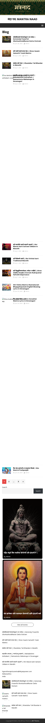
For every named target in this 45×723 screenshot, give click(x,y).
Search (4, 487)
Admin (27, 43)
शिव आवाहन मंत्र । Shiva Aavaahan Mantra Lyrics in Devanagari (25, 300)
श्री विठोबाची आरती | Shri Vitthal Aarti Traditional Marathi (26, 259)
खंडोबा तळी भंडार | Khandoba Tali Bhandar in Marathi (28, 64)
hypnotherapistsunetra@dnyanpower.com (17, 671)
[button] (42, 25)
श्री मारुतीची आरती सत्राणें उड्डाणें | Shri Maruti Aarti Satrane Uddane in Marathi (25, 246)
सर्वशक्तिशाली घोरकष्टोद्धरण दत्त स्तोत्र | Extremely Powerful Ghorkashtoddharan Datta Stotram (27, 39)
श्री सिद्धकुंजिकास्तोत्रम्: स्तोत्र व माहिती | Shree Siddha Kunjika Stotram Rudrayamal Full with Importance (27, 273)
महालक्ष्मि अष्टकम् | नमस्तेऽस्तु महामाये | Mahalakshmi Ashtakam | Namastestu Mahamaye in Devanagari (24, 78)
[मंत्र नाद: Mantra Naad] (22, 14)
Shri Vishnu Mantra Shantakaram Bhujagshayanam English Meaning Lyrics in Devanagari (26, 287)
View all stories (22, 625)
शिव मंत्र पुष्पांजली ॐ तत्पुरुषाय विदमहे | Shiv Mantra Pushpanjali (26, 469)
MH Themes (35, 721)
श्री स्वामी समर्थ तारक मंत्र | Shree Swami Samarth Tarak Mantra (26, 52)
